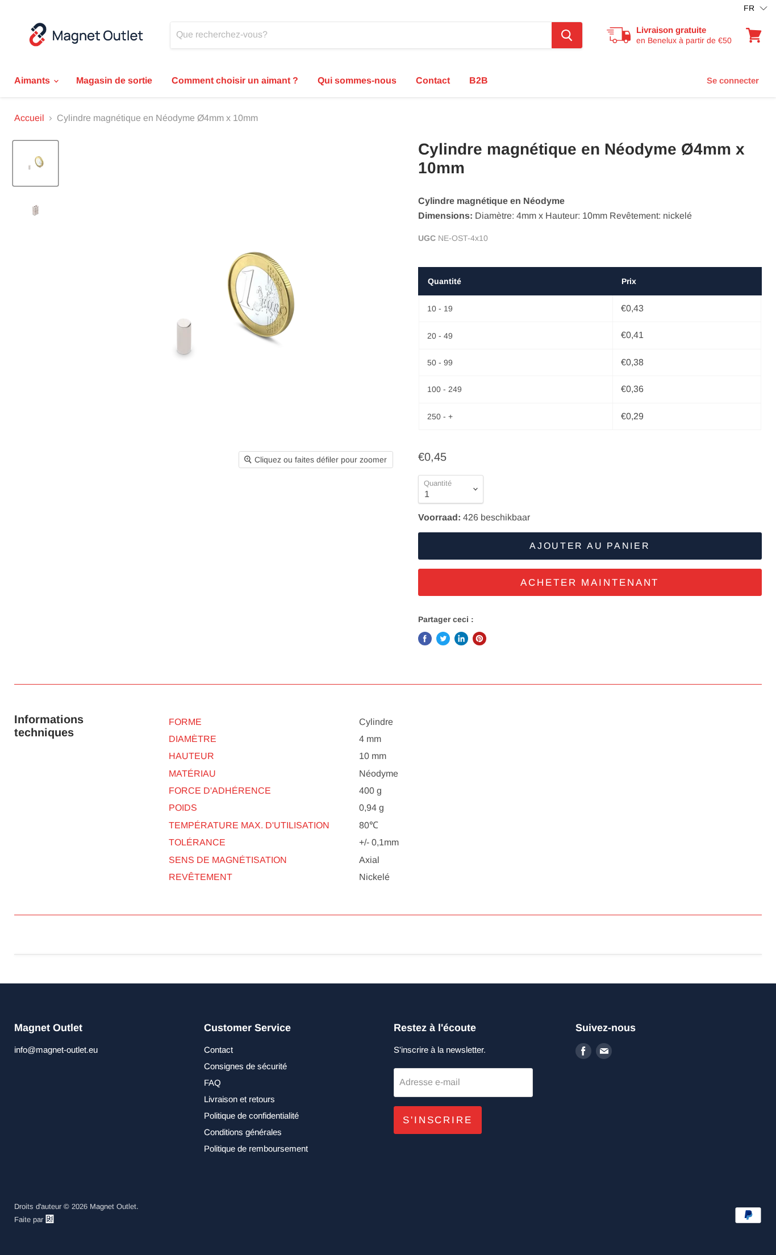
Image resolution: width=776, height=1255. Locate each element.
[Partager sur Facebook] (425, 638)
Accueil (29, 118)
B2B (478, 80)
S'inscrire (438, 1120)
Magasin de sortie (114, 80)
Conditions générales (243, 1132)
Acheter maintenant (589, 582)
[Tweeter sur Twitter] (443, 638)
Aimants (33, 80)
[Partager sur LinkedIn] (461, 638)
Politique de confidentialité (251, 1115)
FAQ (212, 1082)
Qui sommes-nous (357, 80)
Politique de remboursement (256, 1148)
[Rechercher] (567, 35)
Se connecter (733, 80)
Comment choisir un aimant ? (235, 80)
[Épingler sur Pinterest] (479, 638)
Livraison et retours (239, 1099)
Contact (433, 80)
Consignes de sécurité (245, 1066)
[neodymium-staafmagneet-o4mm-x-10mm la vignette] (35, 163)
